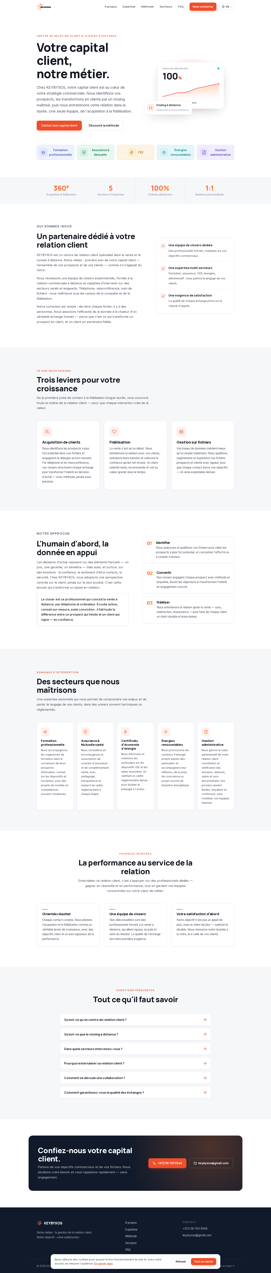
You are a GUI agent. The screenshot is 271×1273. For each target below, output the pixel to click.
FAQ (181, 6)
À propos (111, 6)
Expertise (129, 6)
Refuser (181, 1261)
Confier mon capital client (59, 125)
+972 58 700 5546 (170, 1163)
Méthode (147, 6)
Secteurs (166, 6)
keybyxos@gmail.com (213, 1163)
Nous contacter (203, 6)
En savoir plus (103, 1263)
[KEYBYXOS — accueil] (44, 6)
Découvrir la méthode (104, 125)
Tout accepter (203, 1261)
